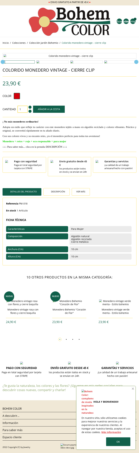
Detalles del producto (23, 191)
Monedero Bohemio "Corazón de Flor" (69, 311)
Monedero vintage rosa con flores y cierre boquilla (22, 311)
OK (118, 441)
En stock (11, 210)
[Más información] (25, 322)
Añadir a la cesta (49, 109)
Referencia (12, 203)
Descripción (58, 191)
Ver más (80, 191)
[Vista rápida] (20, 322)
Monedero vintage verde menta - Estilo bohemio (116, 311)
